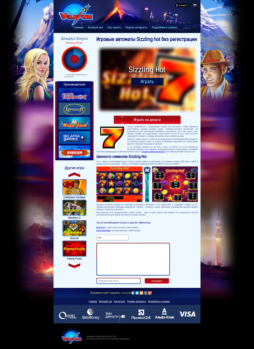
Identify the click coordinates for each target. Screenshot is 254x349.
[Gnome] (74, 228)
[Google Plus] (150, 293)
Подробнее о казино (164, 27)
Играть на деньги (147, 119)
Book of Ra (100, 227)
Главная (78, 27)
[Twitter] (137, 293)
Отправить (156, 281)
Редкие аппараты (136, 27)
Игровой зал (95, 27)
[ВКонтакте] (133, 293)
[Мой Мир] (145, 293)
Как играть (114, 27)
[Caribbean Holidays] (74, 187)
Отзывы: (184, 5)
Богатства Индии (103, 230)
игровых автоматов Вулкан (153, 151)
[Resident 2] (74, 208)
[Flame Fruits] (74, 249)
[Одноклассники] (141, 293)
